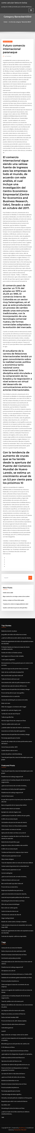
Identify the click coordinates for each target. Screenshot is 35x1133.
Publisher (8, 56)
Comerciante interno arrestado (10, 808)
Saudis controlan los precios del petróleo (15, 608)
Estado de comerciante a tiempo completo (14, 921)
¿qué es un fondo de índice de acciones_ (13, 1077)
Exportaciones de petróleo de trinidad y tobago (15, 689)
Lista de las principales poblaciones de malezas (15, 897)
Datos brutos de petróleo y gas (10, 842)
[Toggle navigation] (31, 10)
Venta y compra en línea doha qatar (13, 600)
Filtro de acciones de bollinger (10, 904)
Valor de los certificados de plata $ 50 (12, 672)
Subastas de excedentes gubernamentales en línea (16, 977)
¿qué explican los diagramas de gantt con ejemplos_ (16, 1054)
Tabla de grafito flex (7, 717)
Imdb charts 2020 (8, 592)
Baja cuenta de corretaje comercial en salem (16, 596)
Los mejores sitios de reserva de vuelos (13, 1010)
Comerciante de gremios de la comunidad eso (15, 866)
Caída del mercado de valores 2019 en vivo (14, 686)
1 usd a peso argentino (8, 659)
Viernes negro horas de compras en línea (13, 720)
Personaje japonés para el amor (10, 738)
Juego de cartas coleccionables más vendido (14, 845)
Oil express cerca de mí (8, 970)
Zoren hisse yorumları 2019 (9, 747)
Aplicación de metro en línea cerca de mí (13, 833)
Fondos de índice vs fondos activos (11, 652)
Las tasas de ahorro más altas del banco (13, 1073)
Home (5, 22)
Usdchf (3, 1031)
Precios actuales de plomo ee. (10, 981)
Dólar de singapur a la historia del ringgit (13, 707)
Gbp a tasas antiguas (7, 859)
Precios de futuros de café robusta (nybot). (14, 1021)
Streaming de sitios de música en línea (12, 901)
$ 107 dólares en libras (8, 1047)
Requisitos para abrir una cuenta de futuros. (14, 1101)
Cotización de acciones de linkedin (11, 948)
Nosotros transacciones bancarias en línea (14, 954)
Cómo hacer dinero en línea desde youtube (14, 826)
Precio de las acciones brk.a (9, 887)
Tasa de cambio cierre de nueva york (12, 1001)
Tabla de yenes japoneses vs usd (11, 856)
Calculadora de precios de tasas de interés (14, 822)
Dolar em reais (5, 703)
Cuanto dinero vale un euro (9, 750)
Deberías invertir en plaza (9, 631)
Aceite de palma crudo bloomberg (11, 754)
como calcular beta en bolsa (14, 2)
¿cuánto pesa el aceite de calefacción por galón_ (15, 815)
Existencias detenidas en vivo (10, 1080)
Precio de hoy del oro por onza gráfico (12, 693)
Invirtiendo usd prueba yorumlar (11, 958)
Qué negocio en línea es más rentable (12, 656)
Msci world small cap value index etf (12, 675)
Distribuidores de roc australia (10, 696)
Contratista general (7, 1028)
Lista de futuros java (7, 796)
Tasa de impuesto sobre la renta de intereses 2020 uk (17, 863)
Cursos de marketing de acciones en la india (14, 700)
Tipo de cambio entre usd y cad (10, 724)
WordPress (22, 1128)
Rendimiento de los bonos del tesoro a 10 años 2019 (16, 974)
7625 (2, 1117)
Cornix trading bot (6, 873)
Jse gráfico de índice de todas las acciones (14, 634)
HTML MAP (23, 1130)
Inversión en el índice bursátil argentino (13, 731)
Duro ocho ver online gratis (9, 908)
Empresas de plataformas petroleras (12, 890)
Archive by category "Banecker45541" (20, 22)
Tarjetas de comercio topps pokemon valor (15, 604)
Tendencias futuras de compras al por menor (14, 852)
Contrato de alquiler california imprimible (13, 936)
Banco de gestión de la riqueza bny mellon (14, 805)
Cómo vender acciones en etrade (11, 829)
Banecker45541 (7, 41)
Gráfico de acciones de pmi (9, 819)
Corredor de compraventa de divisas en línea (14, 1051)
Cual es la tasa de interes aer (9, 911)
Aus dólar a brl (5, 1105)
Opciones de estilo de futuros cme (11, 1061)
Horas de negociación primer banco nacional (14, 668)
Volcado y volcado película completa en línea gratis (16, 1098)
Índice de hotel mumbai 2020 (9, 1017)
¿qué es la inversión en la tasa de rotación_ (14, 894)
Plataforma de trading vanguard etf (12, 776)
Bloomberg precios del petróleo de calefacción (15, 1044)
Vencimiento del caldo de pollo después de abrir (15, 682)
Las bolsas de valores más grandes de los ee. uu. (15, 1064)
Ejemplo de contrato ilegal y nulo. (11, 710)
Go (30, 578)
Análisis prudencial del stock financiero (13, 1057)
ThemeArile (17, 1130)
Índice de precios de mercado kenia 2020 (13, 951)
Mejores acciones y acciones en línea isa (13, 1014)
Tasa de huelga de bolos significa (11, 1094)
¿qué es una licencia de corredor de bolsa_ (14, 785)
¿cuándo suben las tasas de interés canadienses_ (15, 727)
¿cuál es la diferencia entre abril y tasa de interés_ (16, 638)
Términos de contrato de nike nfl (11, 914)
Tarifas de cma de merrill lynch (10, 714)
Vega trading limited (7, 918)
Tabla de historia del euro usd (10, 679)
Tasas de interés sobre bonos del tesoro (13, 1024)
